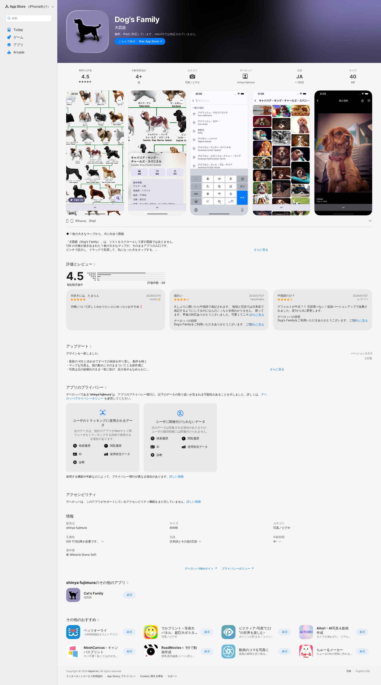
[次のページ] (377, 310)
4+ (275, 541)
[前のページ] (62, 310)
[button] (28, 29)
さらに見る (261, 249)
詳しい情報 (176, 476)
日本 (348, 671)
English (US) (363, 671)
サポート (172, 676)
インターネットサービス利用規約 (84, 676)
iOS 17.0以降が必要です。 (83, 541)
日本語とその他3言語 (183, 541)
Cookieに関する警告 (151, 676)
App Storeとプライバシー (121, 676)
